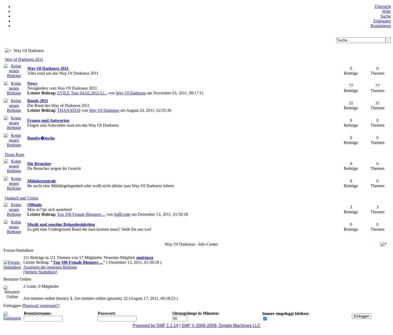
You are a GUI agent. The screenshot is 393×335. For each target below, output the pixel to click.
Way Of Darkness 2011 (48, 68)
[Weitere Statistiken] (40, 272)
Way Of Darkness (131, 93)
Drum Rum (14, 154)
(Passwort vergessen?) (40, 305)
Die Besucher (39, 163)
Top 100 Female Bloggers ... (81, 214)
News (32, 83)
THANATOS (68, 110)
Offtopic (34, 204)
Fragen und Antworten (48, 120)
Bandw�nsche (41, 138)
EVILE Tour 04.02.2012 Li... (82, 93)
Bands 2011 (37, 100)
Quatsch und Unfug (21, 198)
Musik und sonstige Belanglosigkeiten (61, 224)
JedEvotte (122, 214)
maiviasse (144, 257)
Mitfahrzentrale (41, 181)
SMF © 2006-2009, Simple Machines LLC (221, 325)
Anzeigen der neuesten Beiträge (50, 267)
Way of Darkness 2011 (24, 59)
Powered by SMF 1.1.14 (155, 325)
